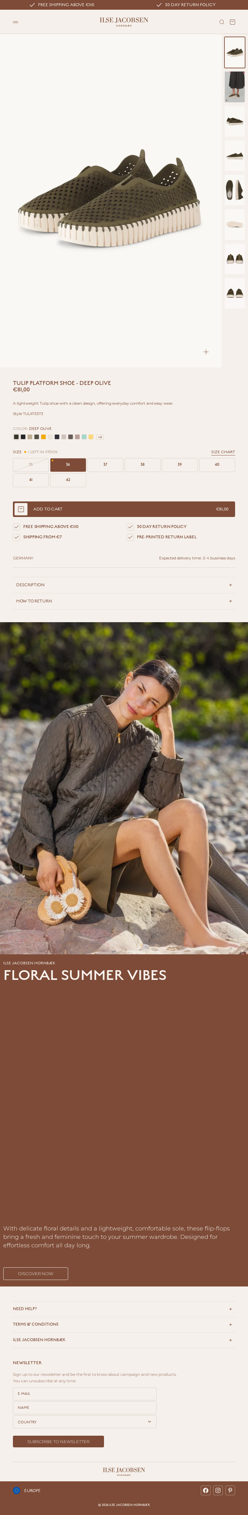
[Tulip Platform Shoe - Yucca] (84, 436)
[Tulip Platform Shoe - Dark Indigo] (57, 436)
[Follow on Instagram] (217, 1490)
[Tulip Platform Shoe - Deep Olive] (16, 436)
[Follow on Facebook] (205, 1490)
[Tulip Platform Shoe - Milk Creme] (50, 436)
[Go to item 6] (234, 224)
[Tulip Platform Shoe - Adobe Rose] (77, 436)
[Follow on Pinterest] (230, 1490)
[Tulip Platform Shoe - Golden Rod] (43, 436)
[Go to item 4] (234, 156)
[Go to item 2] (234, 87)
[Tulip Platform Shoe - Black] (23, 436)
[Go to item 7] (234, 259)
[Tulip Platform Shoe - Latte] (29, 436)
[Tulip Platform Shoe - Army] (36, 436)
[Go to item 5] (234, 190)
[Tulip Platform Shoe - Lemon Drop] (91, 436)
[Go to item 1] (234, 52)
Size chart (223, 452)
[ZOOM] (206, 351)
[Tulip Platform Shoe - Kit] (63, 436)
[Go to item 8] (234, 293)
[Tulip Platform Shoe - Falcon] (70, 436)
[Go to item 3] (234, 121)
